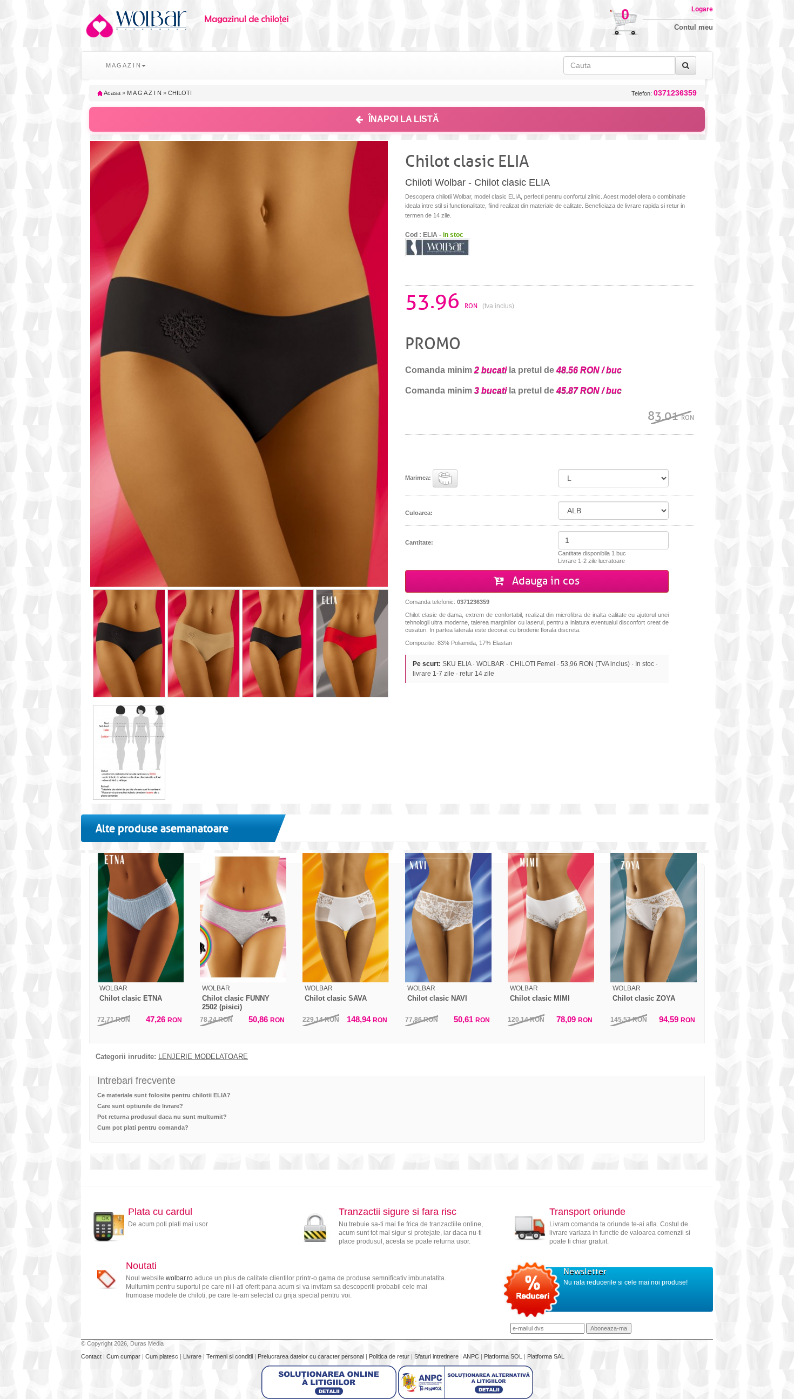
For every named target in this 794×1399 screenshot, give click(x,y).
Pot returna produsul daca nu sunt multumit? (162, 1116)
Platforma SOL (503, 1356)
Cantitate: (419, 542)
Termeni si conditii (230, 1356)
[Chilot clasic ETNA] (140, 917)
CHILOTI (180, 93)
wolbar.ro (179, 1278)
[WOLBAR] (437, 246)
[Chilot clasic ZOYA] (653, 917)
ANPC (471, 1356)
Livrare (193, 1356)
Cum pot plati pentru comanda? (143, 1127)
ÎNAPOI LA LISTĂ (403, 119)
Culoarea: (419, 513)
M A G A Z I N (144, 93)
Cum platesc (162, 1356)
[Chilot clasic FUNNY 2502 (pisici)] (243, 917)
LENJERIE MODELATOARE (203, 1057)
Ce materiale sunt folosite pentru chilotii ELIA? (164, 1095)
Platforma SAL (545, 1356)
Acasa (111, 93)
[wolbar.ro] (98, 25)
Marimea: (419, 477)
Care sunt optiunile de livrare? (140, 1106)
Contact (92, 1356)
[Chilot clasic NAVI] (448, 917)
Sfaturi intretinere (437, 1356)
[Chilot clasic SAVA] (345, 917)
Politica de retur (390, 1356)
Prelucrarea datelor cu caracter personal (312, 1356)
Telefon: (664, 93)
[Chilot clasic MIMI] (551, 917)
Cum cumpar (124, 1356)
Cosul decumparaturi (590, 17)
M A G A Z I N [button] (123, 65)
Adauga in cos (544, 581)
